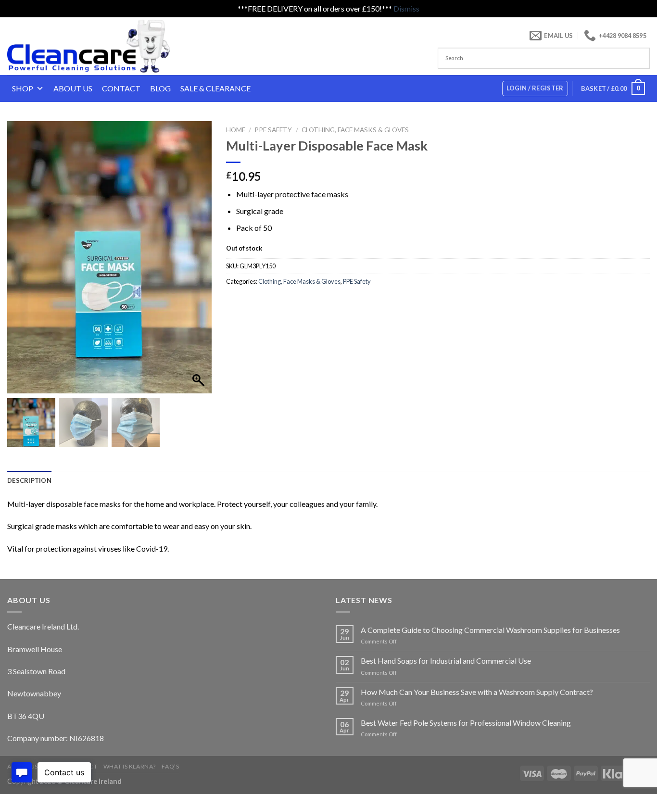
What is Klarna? (129, 766)
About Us (72, 88)
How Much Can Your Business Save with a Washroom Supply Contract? (477, 691)
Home (235, 130)
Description (29, 480)
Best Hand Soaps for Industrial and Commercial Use (446, 660)
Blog (160, 88)
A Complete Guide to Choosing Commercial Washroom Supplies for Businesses (490, 629)
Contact (121, 88)
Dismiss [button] (406, 8)
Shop (22, 88)
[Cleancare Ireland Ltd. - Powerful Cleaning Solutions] (102, 46)
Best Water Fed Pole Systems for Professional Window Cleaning (466, 722)
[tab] (29, 480)
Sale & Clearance (215, 88)
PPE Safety (273, 130)
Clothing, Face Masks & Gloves (355, 130)
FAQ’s (170, 766)
